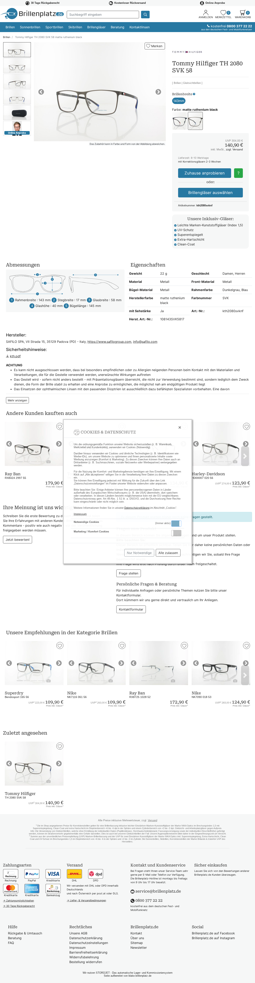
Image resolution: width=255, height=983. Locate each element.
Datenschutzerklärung (136, 507)
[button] (176, 523)
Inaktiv (178, 533)
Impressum (80, 514)
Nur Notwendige (139, 553)
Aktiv (176, 523)
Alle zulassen (168, 553)
